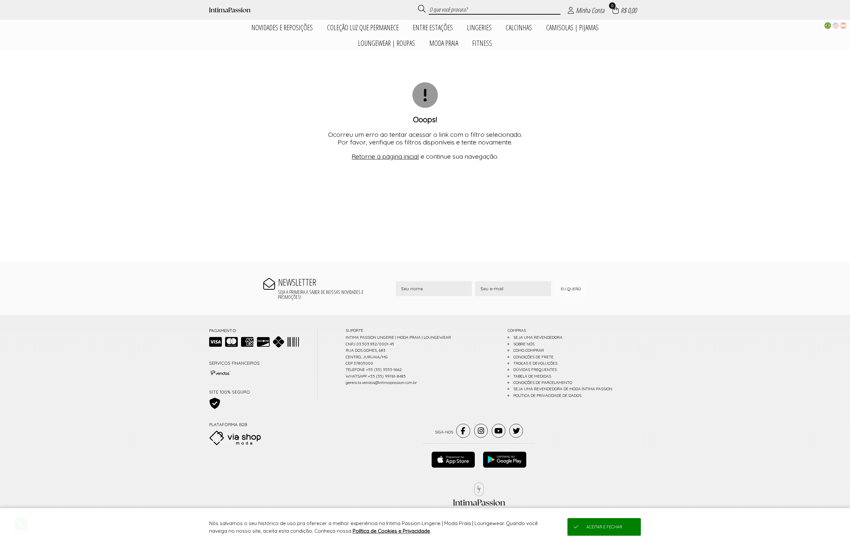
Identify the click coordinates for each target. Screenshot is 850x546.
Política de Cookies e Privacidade (391, 531)
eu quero (571, 288)
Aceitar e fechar (604, 526)
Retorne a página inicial (385, 156)
